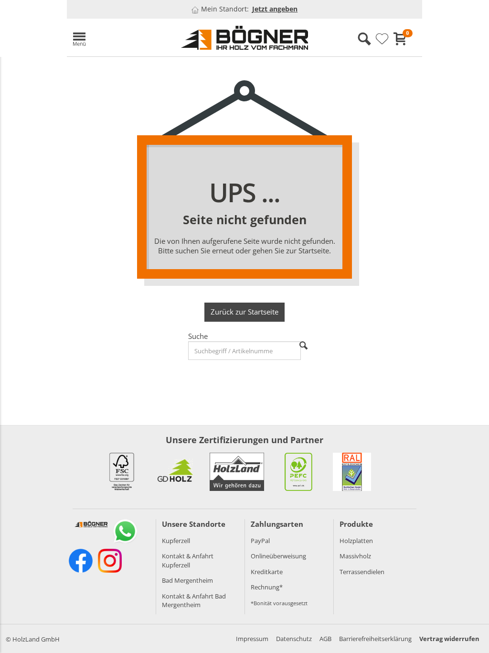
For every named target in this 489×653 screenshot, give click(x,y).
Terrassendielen (362, 571)
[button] (120, 37)
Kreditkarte (267, 571)
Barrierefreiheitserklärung (375, 638)
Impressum (252, 638)
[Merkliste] (382, 39)
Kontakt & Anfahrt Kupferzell (187, 560)
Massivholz (355, 556)
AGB (325, 638)
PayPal (260, 540)
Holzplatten (356, 540)
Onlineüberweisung (278, 556)
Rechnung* (267, 587)
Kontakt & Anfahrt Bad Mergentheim (194, 600)
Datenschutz (294, 638)
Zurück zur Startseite (244, 311)
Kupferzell (176, 540)
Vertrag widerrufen (449, 638)
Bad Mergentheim (187, 580)
